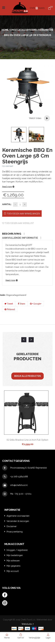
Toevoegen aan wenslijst (19, 223)
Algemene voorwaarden (18, 516)
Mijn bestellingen (15, 555)
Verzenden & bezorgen (18, 521)
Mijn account (13, 571)
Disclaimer (12, 526)
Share (22, 304)
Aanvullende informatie (20, 238)
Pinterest (10, 309)
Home (5, 29)
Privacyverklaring (15, 531)
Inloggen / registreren (17, 550)
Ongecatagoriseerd (23, 29)
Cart (20, 638)
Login (48, 638)
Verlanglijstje (34, 639)
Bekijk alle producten (27, 376)
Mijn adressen (13, 560)
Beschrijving (11, 234)
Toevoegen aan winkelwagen (23, 213)
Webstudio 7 (28, 624)
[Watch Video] (47, 118)
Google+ (37, 304)
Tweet (9, 304)
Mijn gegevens (13, 566)
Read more (7, 186)
